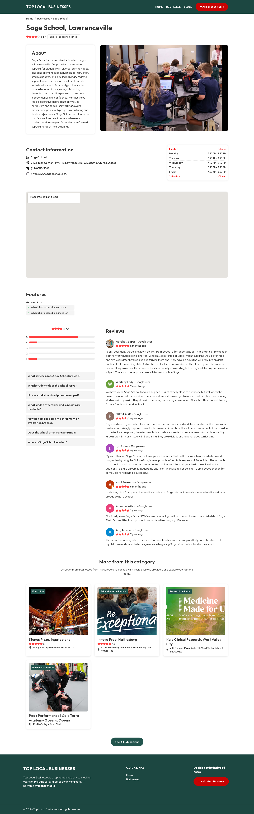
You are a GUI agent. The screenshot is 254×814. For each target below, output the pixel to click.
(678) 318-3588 (40, 168)
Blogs (188, 6)
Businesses (173, 6)
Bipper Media (46, 785)
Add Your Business (213, 6)
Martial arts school (43, 667)
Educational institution (113, 591)
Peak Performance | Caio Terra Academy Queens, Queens (54, 717)
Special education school (64, 36)
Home (159, 6)
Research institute (180, 591)
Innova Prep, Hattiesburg (117, 639)
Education (38, 591)
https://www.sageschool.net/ (49, 174)
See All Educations (127, 742)
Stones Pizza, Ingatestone (49, 639)
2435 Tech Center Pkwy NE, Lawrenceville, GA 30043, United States (73, 162)
